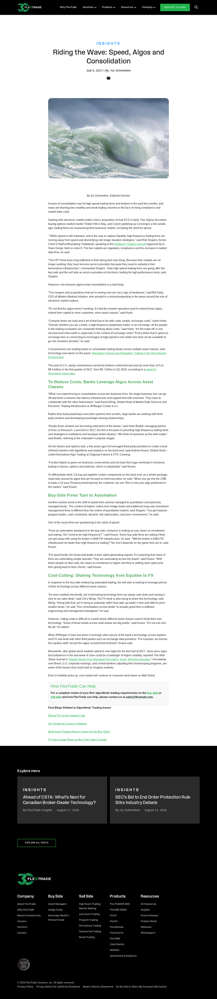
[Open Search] (196, 7)
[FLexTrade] (34, 7)
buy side (153, 692)
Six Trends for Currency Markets (67, 723)
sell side (56, 697)
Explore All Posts (36, 843)
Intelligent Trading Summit (130, 244)
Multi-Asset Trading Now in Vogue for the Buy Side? (79, 731)
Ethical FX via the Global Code (66, 715)
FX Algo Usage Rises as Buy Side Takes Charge (77, 739)
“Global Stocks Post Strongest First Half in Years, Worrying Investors (109, 659)
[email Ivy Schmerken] (108, 78)
